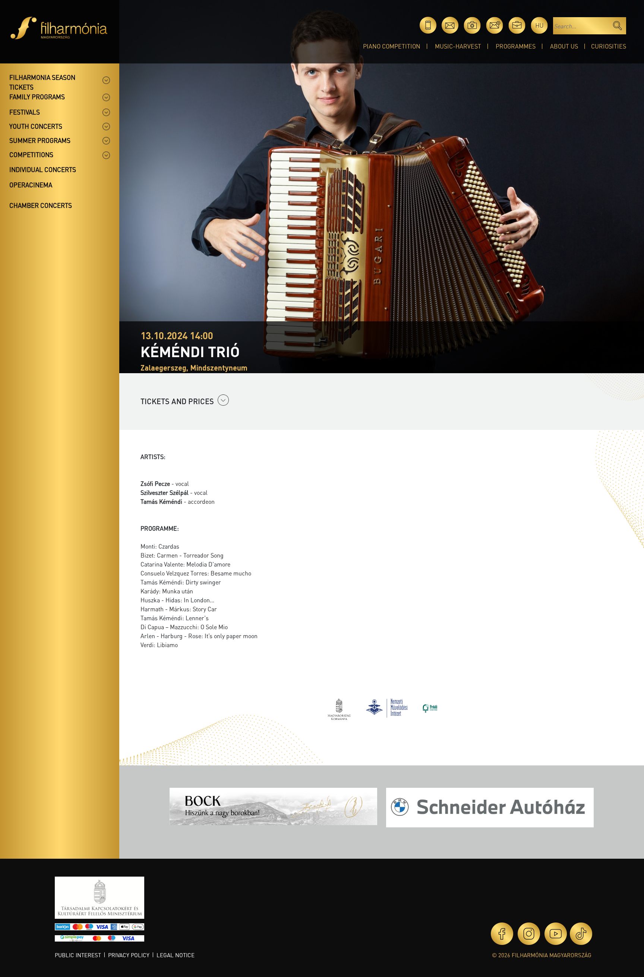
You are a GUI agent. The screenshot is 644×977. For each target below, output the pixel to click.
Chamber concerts (40, 205)
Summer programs (39, 140)
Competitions (31, 154)
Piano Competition (391, 46)
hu (539, 25)
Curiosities (608, 46)
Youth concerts (35, 126)
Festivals (24, 112)
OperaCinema (30, 185)
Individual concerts (42, 169)
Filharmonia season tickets (42, 82)
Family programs (37, 97)
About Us (564, 46)
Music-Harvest (458, 46)
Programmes (516, 46)
